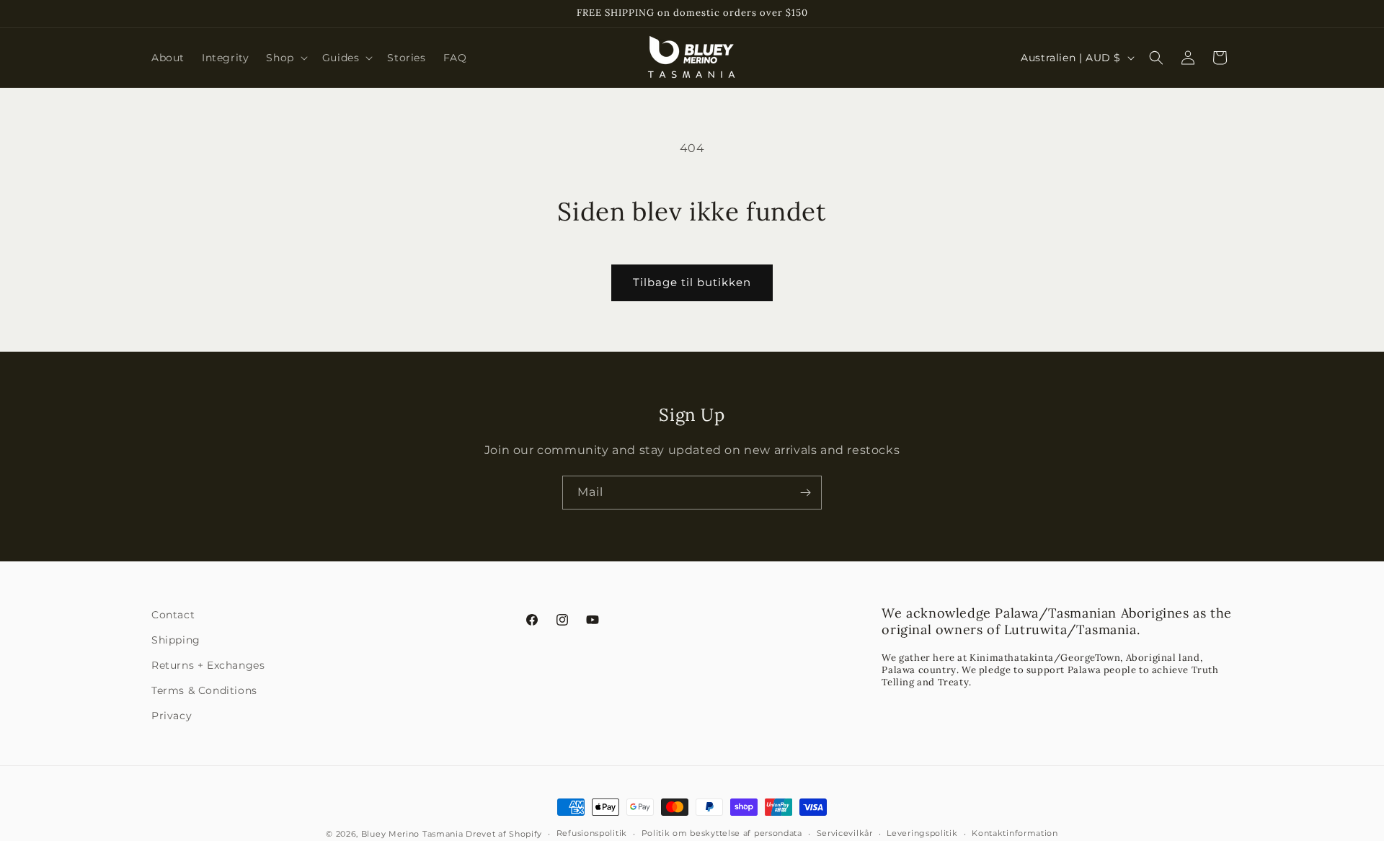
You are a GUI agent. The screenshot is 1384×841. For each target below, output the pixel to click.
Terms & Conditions (204, 690)
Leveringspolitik (922, 833)
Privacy (171, 715)
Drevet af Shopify (504, 834)
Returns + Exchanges (208, 665)
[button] (285, 58)
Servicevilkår (845, 833)
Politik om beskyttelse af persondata (722, 833)
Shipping (175, 639)
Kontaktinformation (1015, 833)
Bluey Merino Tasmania (412, 834)
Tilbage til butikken (692, 282)
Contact (173, 614)
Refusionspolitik (591, 833)
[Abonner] (805, 493)
